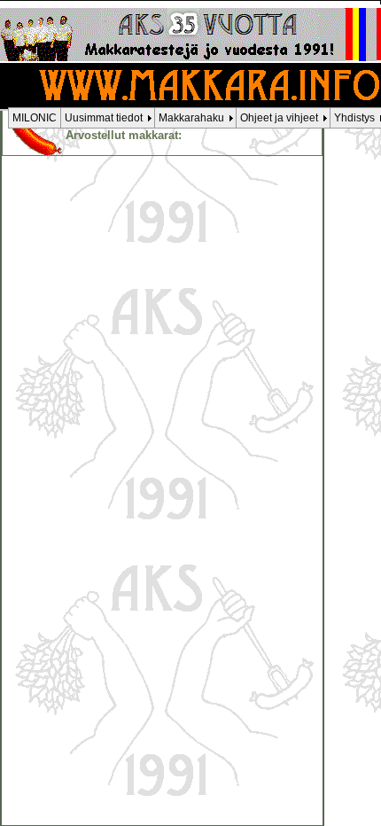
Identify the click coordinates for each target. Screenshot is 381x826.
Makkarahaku (191, 118)
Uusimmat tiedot (104, 118)
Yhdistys (354, 118)
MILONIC (34, 118)
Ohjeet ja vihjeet (279, 118)
